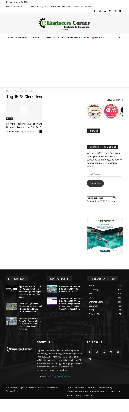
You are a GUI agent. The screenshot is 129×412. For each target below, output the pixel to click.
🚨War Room (98, 37)
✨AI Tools (36, 37)
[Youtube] (120, 11)
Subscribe (95, 183)
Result (86, 37)
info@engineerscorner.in (59, 376)
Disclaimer (29, 6)
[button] (119, 37)
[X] (115, 11)
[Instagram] (99, 11)
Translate (110, 201)
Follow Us (93, 131)
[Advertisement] (64, 65)
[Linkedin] (104, 11)
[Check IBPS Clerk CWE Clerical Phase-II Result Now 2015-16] (24, 111)
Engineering (22, 37)
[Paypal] (110, 11)
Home (9, 6)
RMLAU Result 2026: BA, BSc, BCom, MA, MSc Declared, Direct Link (70, 289)
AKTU (60, 37)
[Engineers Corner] (64, 24)
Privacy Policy (42, 6)
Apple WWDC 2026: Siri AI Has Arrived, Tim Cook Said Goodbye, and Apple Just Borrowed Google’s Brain (30, 291)
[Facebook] (94, 11)
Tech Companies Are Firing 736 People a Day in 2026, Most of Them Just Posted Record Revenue (30, 323)
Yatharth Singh (12, 131)
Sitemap (88, 6)
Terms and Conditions (60, 6)
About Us (18, 6)
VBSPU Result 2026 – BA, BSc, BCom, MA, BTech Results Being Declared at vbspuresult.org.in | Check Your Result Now (70, 303)
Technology (49, 37)
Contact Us (77, 6)
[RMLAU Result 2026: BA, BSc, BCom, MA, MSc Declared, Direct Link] (52, 289)
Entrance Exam (73, 37)
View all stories (115, 99)
